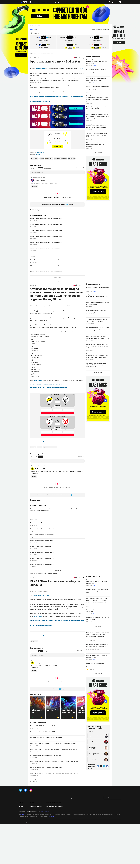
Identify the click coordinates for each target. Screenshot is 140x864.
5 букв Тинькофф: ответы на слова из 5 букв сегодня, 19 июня (46, 271)
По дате (33, 168)
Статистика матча (43, 40)
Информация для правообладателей (54, 806)
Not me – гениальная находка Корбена (41, 625)
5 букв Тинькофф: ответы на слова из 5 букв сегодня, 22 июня (46, 265)
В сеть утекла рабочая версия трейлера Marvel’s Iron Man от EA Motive (96, 79)
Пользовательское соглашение (53, 802)
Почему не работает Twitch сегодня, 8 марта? (42, 534)
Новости (38, 53)
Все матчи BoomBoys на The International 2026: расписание (45, 755)
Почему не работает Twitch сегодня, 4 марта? (42, 558)
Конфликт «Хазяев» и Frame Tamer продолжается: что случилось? (48, 387)
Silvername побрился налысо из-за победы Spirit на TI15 (97, 610)
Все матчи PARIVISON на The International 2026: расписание (45, 726)
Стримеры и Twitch (37, 281)
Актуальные (47, 168)
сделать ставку (57, 146)
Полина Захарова (41, 441)
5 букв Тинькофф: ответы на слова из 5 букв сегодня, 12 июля (46, 218)
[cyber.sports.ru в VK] (26, 790)
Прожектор (48, 798)
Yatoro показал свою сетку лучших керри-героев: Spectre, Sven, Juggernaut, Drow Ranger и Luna (97, 581)
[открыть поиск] (109, 2)
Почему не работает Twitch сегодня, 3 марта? (42, 564)
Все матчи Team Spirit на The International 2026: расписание (45, 731)
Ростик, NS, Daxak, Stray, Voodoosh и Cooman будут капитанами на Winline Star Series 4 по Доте (97, 664)
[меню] (30, 2)
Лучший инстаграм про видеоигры (40, 101)
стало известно (38, 380)
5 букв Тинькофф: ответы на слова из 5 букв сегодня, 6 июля (46, 242)
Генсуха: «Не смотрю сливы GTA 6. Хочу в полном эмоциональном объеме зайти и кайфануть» (97, 346)
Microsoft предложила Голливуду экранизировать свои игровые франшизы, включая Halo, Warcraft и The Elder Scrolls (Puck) (97, 98)
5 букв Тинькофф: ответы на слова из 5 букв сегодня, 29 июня (46, 260)
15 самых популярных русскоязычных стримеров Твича (46, 384)
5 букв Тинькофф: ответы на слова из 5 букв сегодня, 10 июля (46, 224)
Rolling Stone (38, 443)
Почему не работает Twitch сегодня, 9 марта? (42, 528)
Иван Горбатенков (41, 152)
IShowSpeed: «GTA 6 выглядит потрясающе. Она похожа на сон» (97, 303)
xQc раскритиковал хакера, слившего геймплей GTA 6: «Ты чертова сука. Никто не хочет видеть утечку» (97, 364)
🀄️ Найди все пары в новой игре (39, 595)
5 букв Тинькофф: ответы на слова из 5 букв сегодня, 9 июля (46, 230)
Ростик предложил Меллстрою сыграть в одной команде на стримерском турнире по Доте (97, 590)
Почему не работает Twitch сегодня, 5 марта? (42, 552)
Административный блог (36, 806)
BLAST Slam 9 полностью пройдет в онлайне (49, 573)
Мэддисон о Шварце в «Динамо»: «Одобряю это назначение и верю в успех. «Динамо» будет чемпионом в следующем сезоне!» (54, 509)
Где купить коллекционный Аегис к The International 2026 (96, 656)
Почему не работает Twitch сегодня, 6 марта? (42, 546)
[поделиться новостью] (83, 57)
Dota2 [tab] (35, 29)
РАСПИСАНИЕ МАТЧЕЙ (35, 25)
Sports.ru (22, 814)
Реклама (32, 802)
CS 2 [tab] (32, 29)
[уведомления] (113, 2)
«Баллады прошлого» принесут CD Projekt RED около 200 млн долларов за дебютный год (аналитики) (97, 116)
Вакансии (32, 798)
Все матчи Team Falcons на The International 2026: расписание (46, 767)
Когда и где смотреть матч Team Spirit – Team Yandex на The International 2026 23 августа (53, 749)
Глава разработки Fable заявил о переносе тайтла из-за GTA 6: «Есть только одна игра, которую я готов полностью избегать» (97, 125)
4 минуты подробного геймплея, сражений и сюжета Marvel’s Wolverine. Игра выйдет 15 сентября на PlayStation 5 (98, 88)
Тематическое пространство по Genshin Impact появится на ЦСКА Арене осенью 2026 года (96, 135)
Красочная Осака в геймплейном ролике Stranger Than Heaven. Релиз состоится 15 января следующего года (97, 61)
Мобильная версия (112, 798)
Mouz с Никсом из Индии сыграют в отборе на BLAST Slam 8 (97, 618)
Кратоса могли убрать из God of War (48, 53)
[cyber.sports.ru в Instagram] (31, 790)
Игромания (37, 154)
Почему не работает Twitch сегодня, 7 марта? (42, 540)
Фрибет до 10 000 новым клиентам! (44, 468)
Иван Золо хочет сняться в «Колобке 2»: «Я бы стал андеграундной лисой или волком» (97, 337)
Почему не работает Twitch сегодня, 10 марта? (42, 523)
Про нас (21, 798)
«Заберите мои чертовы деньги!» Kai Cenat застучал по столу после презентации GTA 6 (98, 295)
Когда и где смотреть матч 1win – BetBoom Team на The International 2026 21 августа (52, 779)
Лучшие (40, 168)
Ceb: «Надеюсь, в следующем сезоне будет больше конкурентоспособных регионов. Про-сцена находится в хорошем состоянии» (97, 635)
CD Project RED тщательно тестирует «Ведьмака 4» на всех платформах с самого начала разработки (97, 70)
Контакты (21, 806)
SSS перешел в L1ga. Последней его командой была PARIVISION (95, 625)
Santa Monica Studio (41, 68)
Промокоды (70, 798)
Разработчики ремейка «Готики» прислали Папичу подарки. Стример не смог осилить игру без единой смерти (97, 329)
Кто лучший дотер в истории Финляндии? (96, 728)
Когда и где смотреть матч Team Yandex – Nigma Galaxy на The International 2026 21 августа (54, 773)
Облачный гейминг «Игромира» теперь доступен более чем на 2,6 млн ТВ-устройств (96, 144)
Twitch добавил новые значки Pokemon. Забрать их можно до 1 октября (96, 320)
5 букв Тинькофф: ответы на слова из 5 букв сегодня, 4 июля (46, 254)
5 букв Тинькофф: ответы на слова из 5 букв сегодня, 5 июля (46, 248)
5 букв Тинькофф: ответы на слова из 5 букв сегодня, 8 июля (46, 236)
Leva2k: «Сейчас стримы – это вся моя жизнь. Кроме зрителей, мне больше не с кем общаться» (97, 311)
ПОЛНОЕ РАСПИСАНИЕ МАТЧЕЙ (70, 51)
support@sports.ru (45, 811)
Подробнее (51, 816)
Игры (35, 53)
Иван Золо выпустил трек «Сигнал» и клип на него (97, 288)
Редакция (21, 802)
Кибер (31, 53)
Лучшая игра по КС (40, 180)
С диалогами (79, 167)
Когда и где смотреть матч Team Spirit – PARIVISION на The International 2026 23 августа (53, 743)
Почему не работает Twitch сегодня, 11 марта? (42, 517)
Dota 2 (35, 573)
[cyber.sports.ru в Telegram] (20, 790)
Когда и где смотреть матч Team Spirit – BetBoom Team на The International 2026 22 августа (54, 761)
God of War (80, 68)
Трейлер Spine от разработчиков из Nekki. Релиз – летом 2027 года (97, 107)
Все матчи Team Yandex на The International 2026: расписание (46, 737)
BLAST (36, 637)
